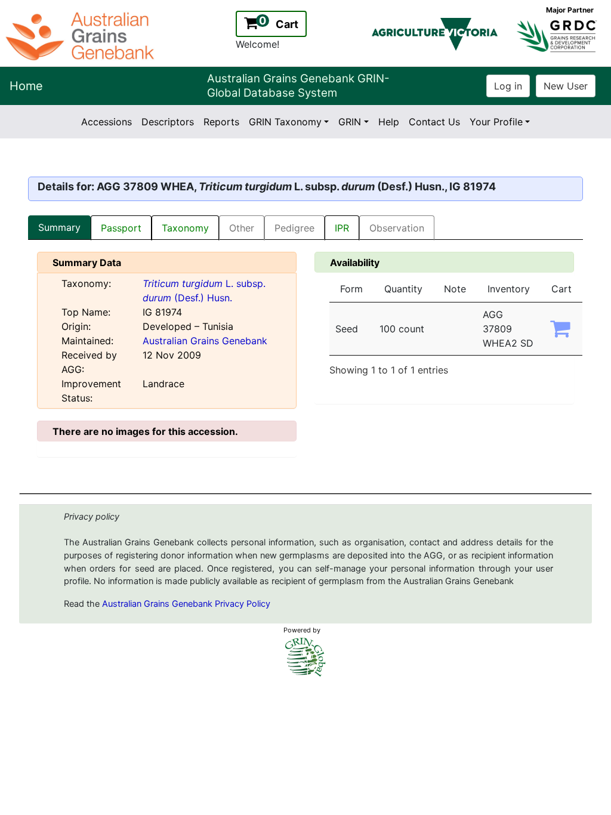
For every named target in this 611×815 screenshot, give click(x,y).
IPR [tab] (342, 228)
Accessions (106, 122)
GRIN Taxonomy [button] (285, 122)
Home (26, 86)
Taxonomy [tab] (185, 228)
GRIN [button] (349, 122)
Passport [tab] (121, 228)
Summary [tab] (59, 227)
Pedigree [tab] (294, 228)
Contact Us (434, 122)
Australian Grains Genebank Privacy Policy (186, 603)
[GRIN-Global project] (305, 657)
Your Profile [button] (496, 122)
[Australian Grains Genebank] (81, 35)
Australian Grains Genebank (205, 341)
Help (388, 122)
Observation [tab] (396, 228)
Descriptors (167, 122)
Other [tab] (241, 228)
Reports (221, 122)
